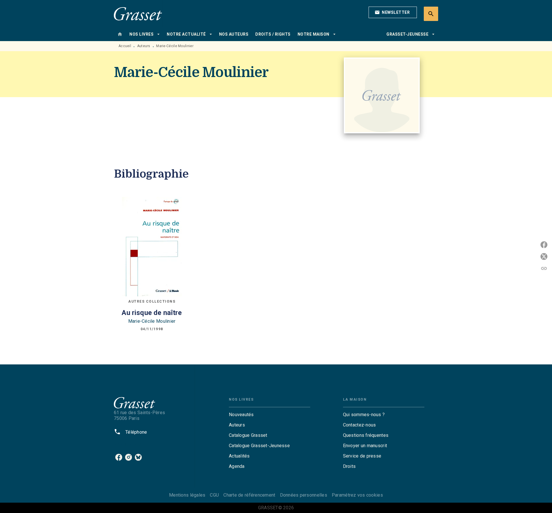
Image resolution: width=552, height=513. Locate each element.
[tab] (120, 34)
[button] (393, 12)
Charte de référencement (249, 495)
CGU (214, 495)
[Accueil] (138, 13)
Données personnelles (303, 495)
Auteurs (143, 46)
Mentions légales (187, 495)
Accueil (124, 46)
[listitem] (119, 457)
